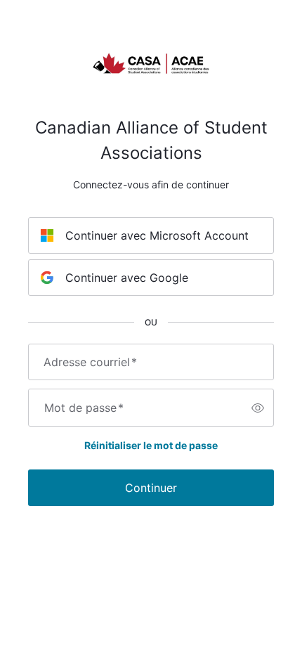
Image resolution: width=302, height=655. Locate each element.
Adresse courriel (90, 362)
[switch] (257, 407)
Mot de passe (84, 407)
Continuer (151, 488)
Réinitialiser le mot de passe (151, 445)
